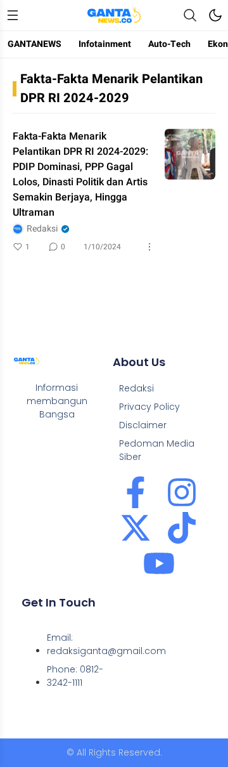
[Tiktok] (182, 528)
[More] (149, 247)
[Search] (190, 15)
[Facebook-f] (135, 492)
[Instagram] (182, 492)
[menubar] (12, 15)
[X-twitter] (135, 528)
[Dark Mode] (215, 15)
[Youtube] (159, 563)
